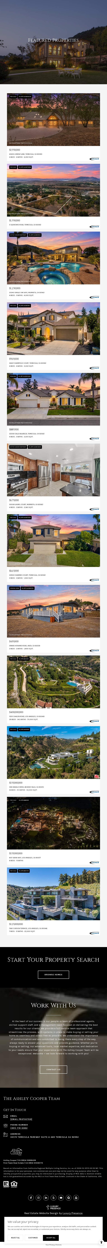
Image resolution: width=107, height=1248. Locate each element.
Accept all (50, 1238)
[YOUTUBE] (61, 1198)
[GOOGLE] (68, 1198)
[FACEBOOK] (31, 1198)
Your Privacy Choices (54, 1245)
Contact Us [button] (53, 1069)
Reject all (15, 1238)
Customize (33, 1238)
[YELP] (53, 1198)
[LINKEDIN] (46, 1198)
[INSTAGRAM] (38, 1198)
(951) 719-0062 (18, 1128)
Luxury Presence (73, 1213)
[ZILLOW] (76, 1198)
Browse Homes (53, 974)
